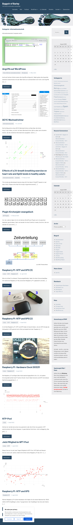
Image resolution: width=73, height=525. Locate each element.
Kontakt (58, 9)
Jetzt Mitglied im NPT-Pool (15, 442)
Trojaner (56, 111)
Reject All (19, 519)
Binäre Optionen (61, 90)
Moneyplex (60, 99)
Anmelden (58, 304)
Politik (55, 103)
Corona (66, 90)
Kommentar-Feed (60, 308)
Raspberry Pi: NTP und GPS (15, 491)
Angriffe (59, 83)
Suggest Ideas (59, 251)
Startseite (14, 9)
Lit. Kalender (43, 9)
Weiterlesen (6, 86)
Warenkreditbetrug (60, 117)
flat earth (57, 94)
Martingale (56, 99)
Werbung (63, 119)
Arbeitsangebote (59, 85)
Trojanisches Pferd (57, 113)
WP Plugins (6, 215)
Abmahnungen (60, 81)
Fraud (55, 97)
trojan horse (61, 111)
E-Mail (58, 92)
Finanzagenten (62, 92)
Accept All (28, 519)
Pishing (66, 101)
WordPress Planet (60, 259)
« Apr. (55, 69)
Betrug (56, 88)
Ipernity (57, 241)
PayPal (59, 101)
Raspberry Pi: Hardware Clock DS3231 (21, 367)
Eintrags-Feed (59, 306)
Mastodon (58, 245)
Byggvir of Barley (10, 3)
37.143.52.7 (56, 81)
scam (62, 106)
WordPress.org (59, 310)
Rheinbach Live (59, 287)
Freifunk (26, 9)
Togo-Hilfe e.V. (59, 291)
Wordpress (25, 73)
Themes (58, 255)
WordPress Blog (60, 257)
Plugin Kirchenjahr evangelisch (17, 211)
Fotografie (66, 94)
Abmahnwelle (65, 81)
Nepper (64, 99)
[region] (18, 514)
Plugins (57, 249)
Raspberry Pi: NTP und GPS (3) (17, 270)
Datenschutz (66, 9)
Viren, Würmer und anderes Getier (11, 73)
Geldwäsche (61, 97)
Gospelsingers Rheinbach (62, 285)
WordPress (34, 9)
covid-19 (55, 92)
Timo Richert (62, 109)
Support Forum (59, 253)
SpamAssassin (57, 109)
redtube (58, 103)
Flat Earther (61, 94)
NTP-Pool (7, 418)
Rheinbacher (59, 289)
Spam (65, 106)
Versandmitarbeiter (59, 115)
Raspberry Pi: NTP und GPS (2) (17, 318)
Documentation (59, 239)
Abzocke (55, 83)
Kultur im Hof (59, 243)
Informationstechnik (8, 123)
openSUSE (56, 101)
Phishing (63, 101)
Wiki (21, 9)
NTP (8, 274)
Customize (9, 519)
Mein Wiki (58, 247)
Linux (4, 274)
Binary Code (61, 88)
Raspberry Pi (14, 274)
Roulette (51, 9)
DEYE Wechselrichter (13, 119)
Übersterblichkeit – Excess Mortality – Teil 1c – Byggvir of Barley (62, 160)
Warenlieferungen (58, 119)
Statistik (17, 177)
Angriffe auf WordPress (14, 68)
